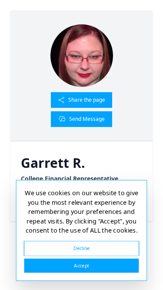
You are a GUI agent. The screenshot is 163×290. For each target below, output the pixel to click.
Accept (81, 265)
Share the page (86, 99)
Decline (81, 248)
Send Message (87, 119)
